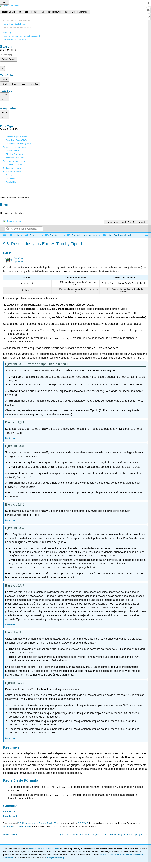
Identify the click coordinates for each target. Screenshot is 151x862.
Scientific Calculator (15, 157)
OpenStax (18, 258)
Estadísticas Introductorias (84, 235)
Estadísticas (55, 235)
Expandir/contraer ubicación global (146, 234)
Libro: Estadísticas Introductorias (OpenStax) (128, 235)
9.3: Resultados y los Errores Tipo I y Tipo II (39, 823)
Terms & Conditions (123, 854)
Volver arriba (9, 834)
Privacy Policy (106, 854)
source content (24, 826)
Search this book (8, 50)
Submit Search (9, 59)
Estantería (34, 235)
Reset (4, 79)
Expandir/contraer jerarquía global (6, 235)
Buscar (7, 229)
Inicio (16, 235)
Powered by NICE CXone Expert (44, 849)
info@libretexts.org (55, 857)
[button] (10, 178)
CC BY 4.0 (83, 823)
